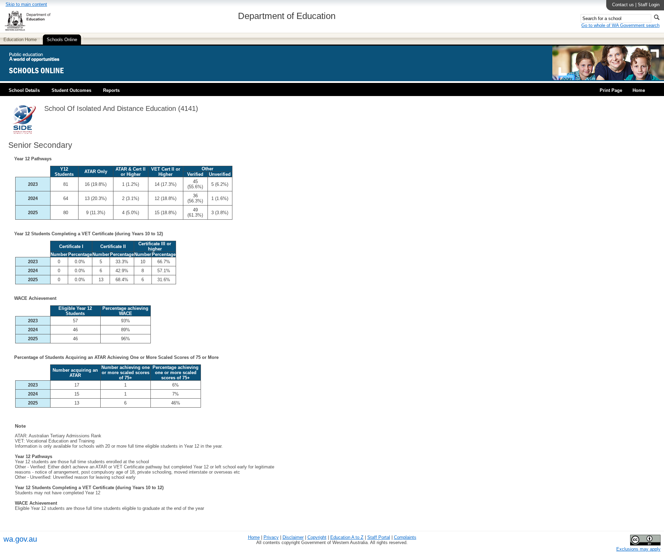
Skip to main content (26, 4)
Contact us (623, 4)
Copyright (316, 537)
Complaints (405, 537)
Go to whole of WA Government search (620, 25)
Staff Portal (378, 537)
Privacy (271, 537)
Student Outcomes (71, 90)
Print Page (611, 90)
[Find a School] (42, 78)
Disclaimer (293, 537)
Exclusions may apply (638, 549)
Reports (111, 90)
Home (639, 90)
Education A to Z (346, 537)
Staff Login (649, 4)
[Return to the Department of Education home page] (27, 29)
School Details (24, 90)
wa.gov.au (20, 539)
